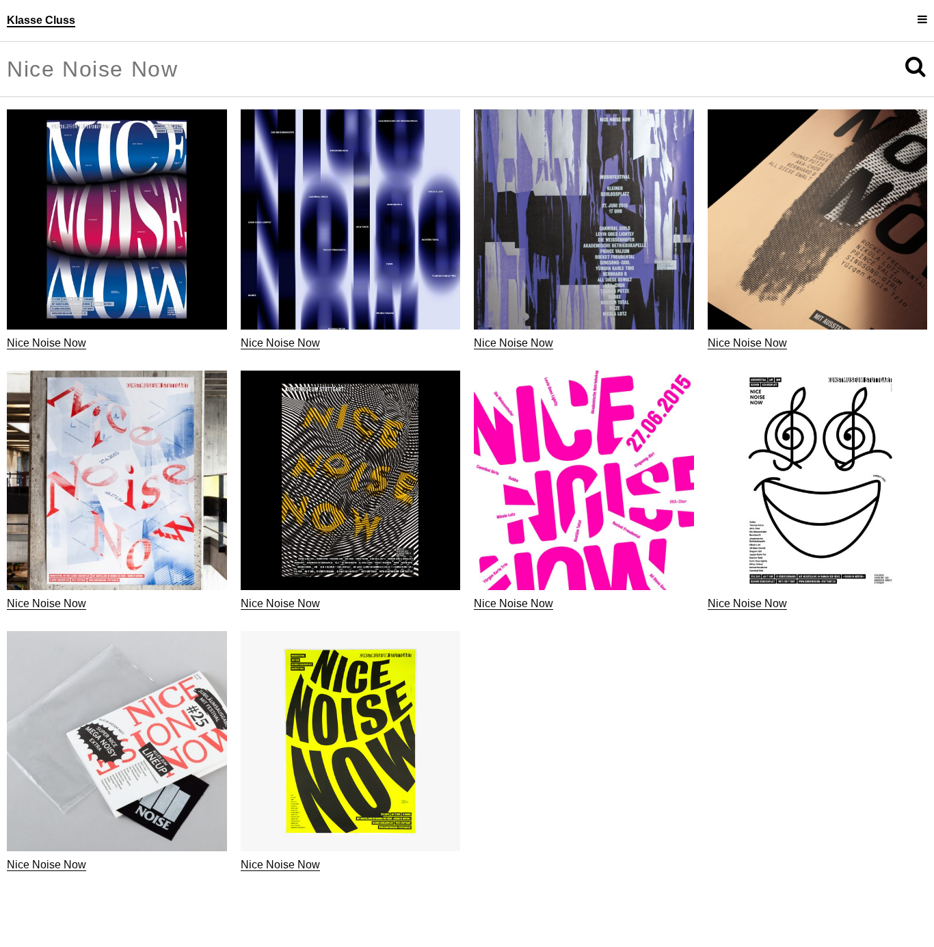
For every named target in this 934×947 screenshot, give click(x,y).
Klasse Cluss (41, 20)
